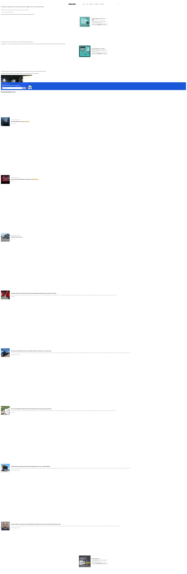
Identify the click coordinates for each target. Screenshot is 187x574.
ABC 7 (6, 43)
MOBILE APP (91, 4)
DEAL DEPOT (102, 4)
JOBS (87, 4)
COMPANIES (97, 4)
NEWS (84, 4)
